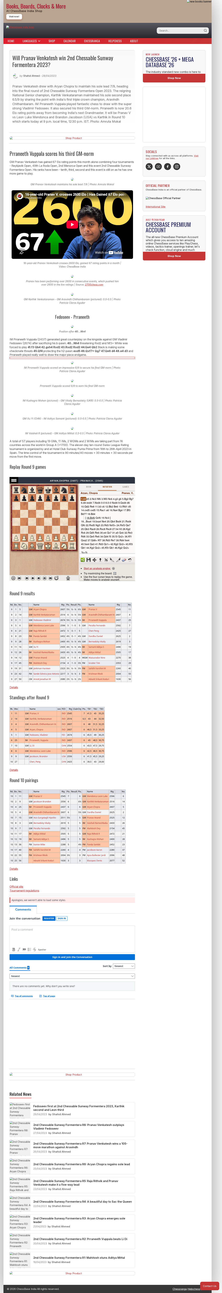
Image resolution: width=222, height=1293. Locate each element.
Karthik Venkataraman (44, 614)
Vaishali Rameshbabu (43, 652)
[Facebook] (167, 166)
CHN (64, 745)
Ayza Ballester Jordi (96, 855)
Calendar (69, 41)
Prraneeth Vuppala (98, 620)
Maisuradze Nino (97, 657)
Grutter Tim (94, 663)
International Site (155, 206)
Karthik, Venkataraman (41, 718)
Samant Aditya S (96, 646)
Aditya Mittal (95, 652)
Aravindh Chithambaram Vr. (102, 614)
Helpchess (115, 41)
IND (64, 713)
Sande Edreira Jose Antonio (46, 673)
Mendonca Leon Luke (43, 625)
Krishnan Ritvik (96, 673)
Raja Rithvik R (39, 630)
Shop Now (174, 78)
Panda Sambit (40, 636)
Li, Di (32, 745)
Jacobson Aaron (94, 849)
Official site (16, 886)
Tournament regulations (24, 890)
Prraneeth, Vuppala (39, 740)
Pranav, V (34, 713)
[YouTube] (158, 166)
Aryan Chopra (39, 609)
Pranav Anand (40, 657)
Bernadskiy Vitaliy (97, 641)
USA (64, 756)
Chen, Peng (35, 761)
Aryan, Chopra (36, 729)
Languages (30, 41)
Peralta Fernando (97, 625)
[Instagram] (176, 166)
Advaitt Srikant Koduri (99, 679)
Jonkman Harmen (41, 668)
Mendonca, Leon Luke (40, 751)
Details (14, 687)
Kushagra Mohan (41, 641)
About (134, 41)
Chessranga (92, 41)
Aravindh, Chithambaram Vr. (43, 724)
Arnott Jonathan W (42, 679)
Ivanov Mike (39, 844)
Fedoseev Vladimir (42, 620)
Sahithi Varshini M (97, 668)
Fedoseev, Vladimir (39, 734)
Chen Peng (94, 630)
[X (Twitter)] (149, 166)
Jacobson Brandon (42, 801)
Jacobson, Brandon (39, 756)
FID (63, 734)
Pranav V (93, 609)
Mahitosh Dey (40, 663)
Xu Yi (35, 646)
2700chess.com (94, 284)
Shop (52, 41)
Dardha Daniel (96, 636)
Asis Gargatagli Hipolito (44, 817)
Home (11, 41)
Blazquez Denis (94, 860)
